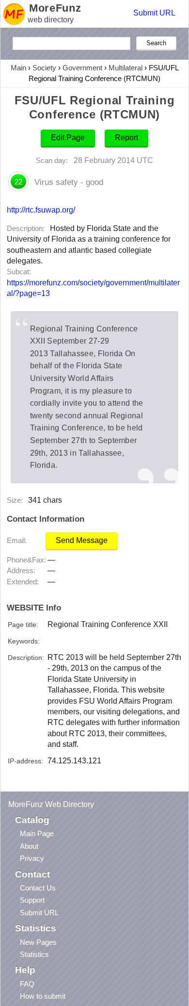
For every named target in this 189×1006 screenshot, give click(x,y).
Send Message (82, 540)
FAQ (27, 984)
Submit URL (154, 13)
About (29, 846)
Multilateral (125, 68)
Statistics (34, 954)
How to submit (42, 996)
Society (44, 68)
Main (18, 68)
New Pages (38, 942)
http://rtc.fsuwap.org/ (41, 209)
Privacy (32, 858)
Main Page (37, 833)
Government (82, 68)
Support (32, 900)
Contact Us (38, 888)
